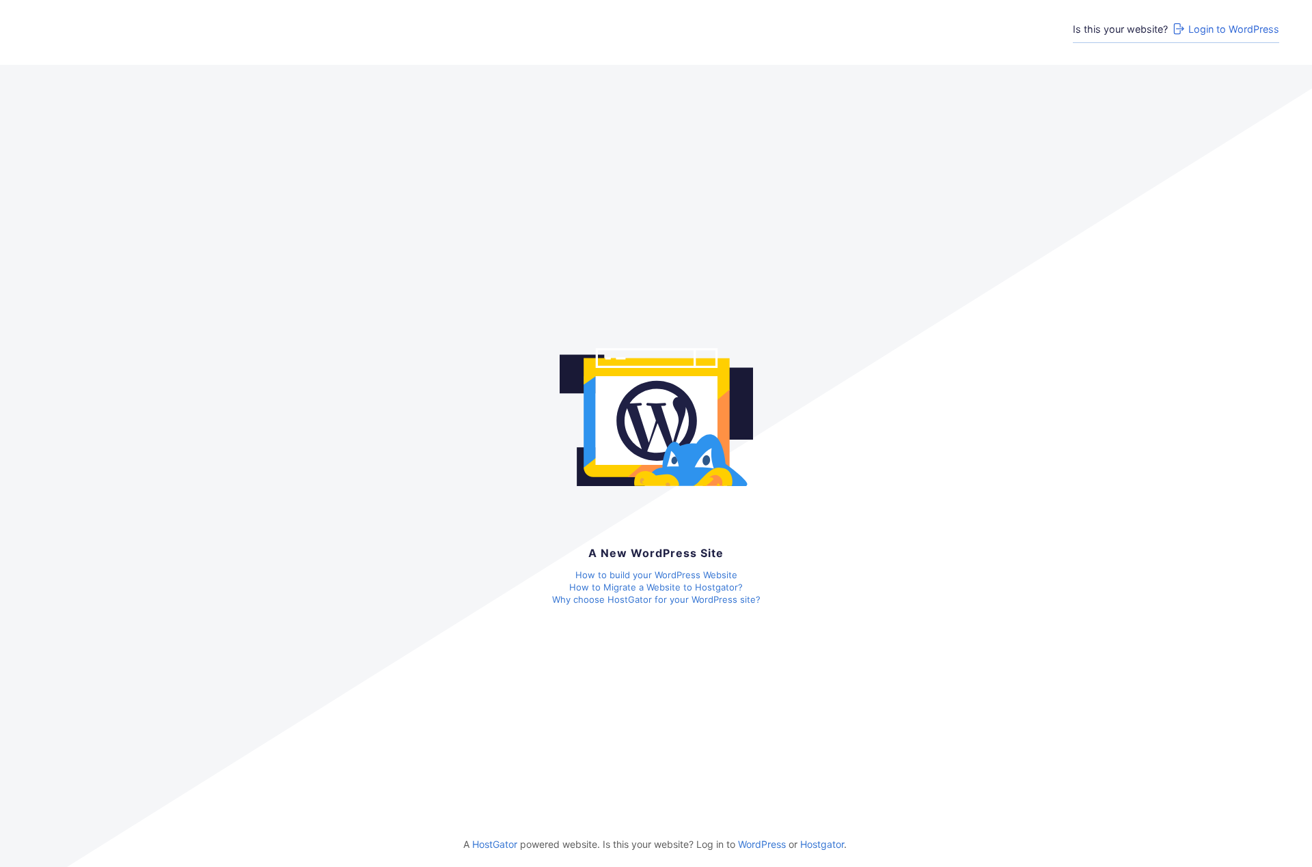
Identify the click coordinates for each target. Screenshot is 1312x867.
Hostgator (822, 844)
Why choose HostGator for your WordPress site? (656, 599)
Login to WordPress (1233, 29)
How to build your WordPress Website (656, 574)
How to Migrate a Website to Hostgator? (656, 587)
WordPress (762, 844)
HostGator (494, 844)
